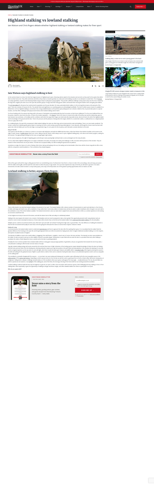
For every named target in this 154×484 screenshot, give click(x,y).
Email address (79, 277)
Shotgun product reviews (111, 88)
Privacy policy (99, 157)
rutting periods (12, 258)
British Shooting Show (102, 6)
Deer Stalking (108, 56)
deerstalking (15, 105)
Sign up (98, 154)
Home (9, 15)
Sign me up (87, 290)
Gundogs (58, 6)
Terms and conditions (95, 294)
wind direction (43, 229)
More (88, 6)
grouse (100, 99)
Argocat (54, 115)
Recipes (68, 6)
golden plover (24, 133)
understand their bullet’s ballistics (80, 220)
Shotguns (119, 88)
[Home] (15, 6)
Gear (38, 6)
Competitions (80, 6)
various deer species (24, 258)
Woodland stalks (79, 250)
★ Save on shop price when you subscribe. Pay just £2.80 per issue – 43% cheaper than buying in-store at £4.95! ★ (77, 1)
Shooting (47, 6)
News (31, 6)
